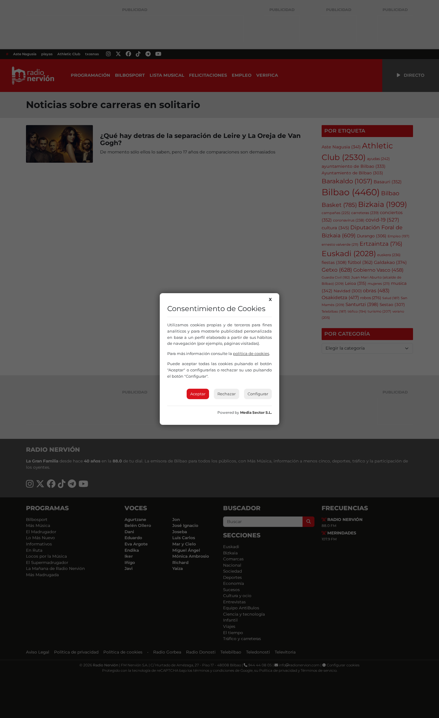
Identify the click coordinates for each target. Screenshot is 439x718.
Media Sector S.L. (256, 412)
